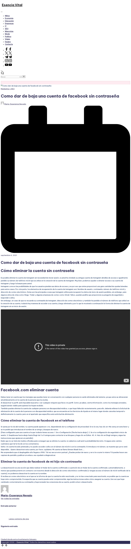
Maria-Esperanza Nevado (16, 495)
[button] (21, 77)
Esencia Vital (12, 5)
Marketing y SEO (8, 89)
